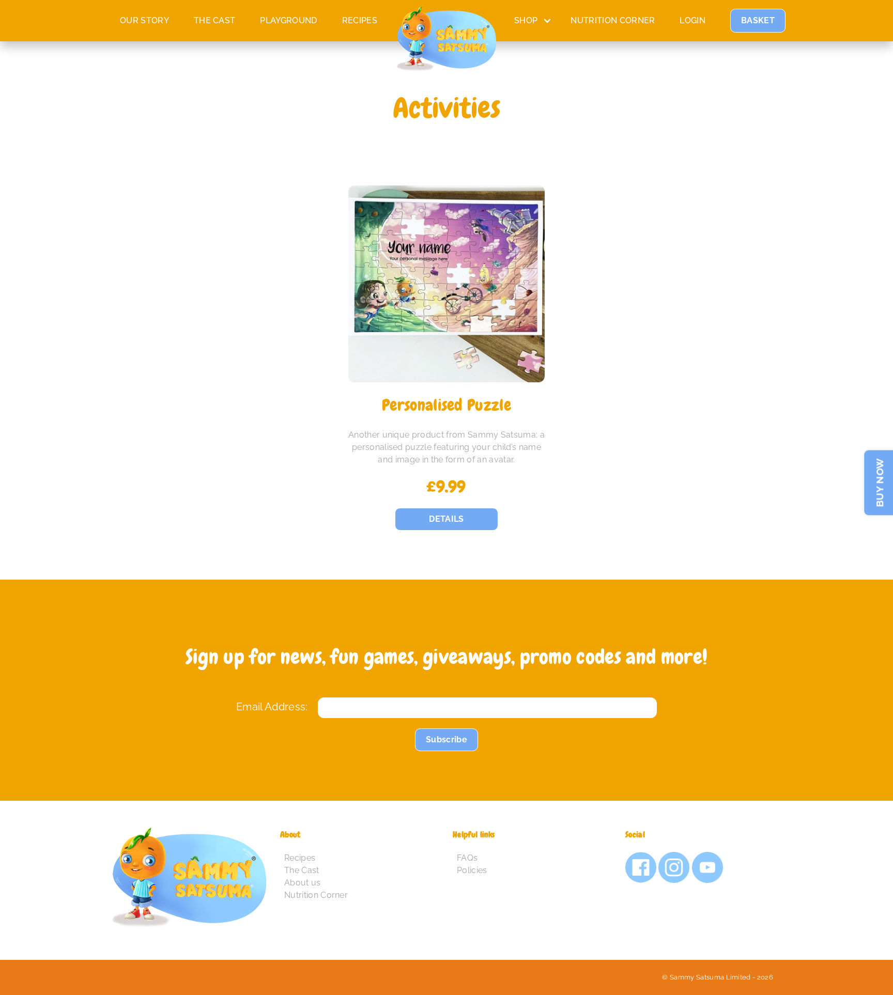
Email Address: (271, 707)
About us (302, 883)
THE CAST (215, 20)
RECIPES (359, 20)
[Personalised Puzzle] (446, 283)
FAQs (467, 858)
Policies (472, 870)
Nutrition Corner (613, 20)
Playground (288, 20)
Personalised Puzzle (446, 405)
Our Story (144, 20)
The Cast (301, 870)
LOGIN (692, 20)
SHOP (525, 20)
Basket (758, 20)
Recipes (299, 858)
